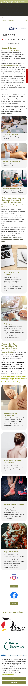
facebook (14, 603)
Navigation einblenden (8, 20)
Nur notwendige (14, 679)
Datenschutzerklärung (8, 674)
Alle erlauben (14, 682)
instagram (14, 586)
